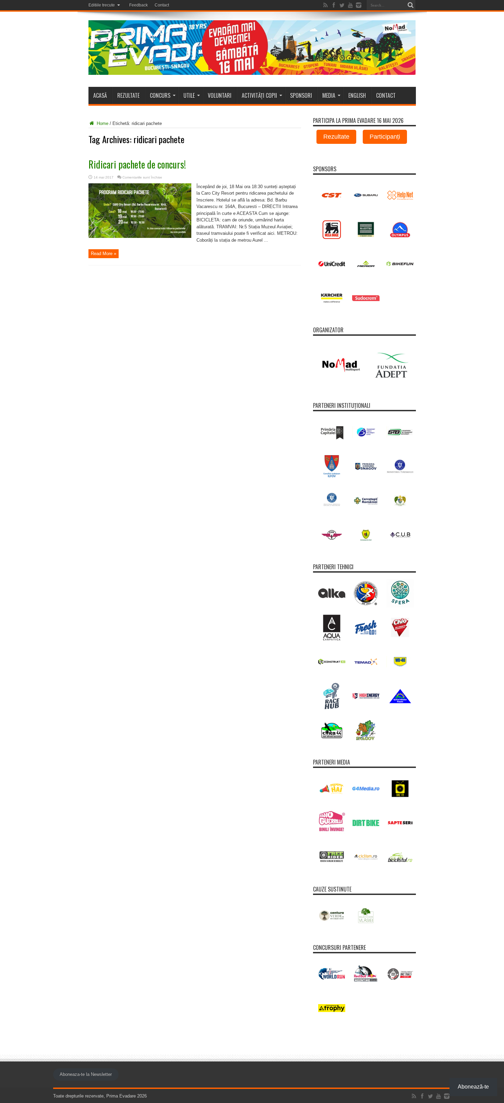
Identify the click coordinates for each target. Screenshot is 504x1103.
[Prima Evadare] (252, 69)
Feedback (138, 5)
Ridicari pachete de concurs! (137, 164)
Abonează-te (473, 1087)
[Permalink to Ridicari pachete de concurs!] (139, 236)
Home (101, 123)
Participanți (385, 136)
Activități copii (259, 95)
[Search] (411, 5)
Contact (162, 5)
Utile (189, 95)
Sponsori (301, 95)
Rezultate (128, 95)
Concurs (160, 95)
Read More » (103, 253)
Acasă (100, 95)
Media (328, 95)
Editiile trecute (101, 5)
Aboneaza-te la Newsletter (86, 1074)
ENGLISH (357, 95)
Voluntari (219, 95)
